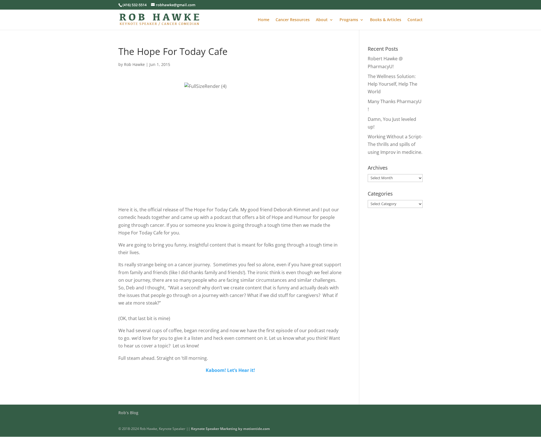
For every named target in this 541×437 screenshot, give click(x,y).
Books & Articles (385, 20)
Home (263, 20)
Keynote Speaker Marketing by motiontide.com (230, 428)
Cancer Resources (293, 20)
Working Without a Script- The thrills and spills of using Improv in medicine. (395, 144)
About (322, 20)
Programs (349, 20)
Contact (415, 20)
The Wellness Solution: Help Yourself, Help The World (392, 84)
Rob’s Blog (128, 412)
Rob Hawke (134, 64)
